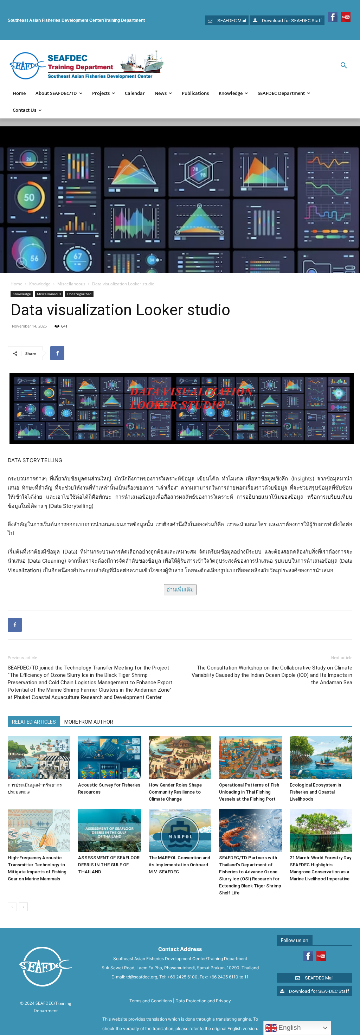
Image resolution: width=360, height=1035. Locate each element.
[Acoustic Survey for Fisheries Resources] (109, 758)
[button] (343, 65)
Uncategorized (79, 293)
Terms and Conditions (150, 1000)
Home (16, 284)
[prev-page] (12, 907)
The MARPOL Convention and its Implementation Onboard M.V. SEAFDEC (179, 864)
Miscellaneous (71, 284)
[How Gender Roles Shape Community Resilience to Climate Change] (180, 758)
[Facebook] (57, 353)
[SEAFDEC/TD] (87, 66)
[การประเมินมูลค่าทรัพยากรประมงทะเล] (39, 758)
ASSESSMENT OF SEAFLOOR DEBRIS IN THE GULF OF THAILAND (109, 864)
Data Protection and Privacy (203, 1000)
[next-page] (23, 907)
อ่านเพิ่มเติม (180, 589)
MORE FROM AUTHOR (88, 722)
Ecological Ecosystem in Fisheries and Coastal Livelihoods (315, 792)
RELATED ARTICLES (34, 722)
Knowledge (40, 284)
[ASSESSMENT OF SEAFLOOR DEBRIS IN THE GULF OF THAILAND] (109, 830)
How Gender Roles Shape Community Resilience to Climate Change (175, 792)
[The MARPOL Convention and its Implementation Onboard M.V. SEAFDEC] (180, 830)
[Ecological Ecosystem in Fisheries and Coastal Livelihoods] (321, 758)
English (289, 1027)
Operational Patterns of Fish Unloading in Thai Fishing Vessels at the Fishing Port (249, 792)
